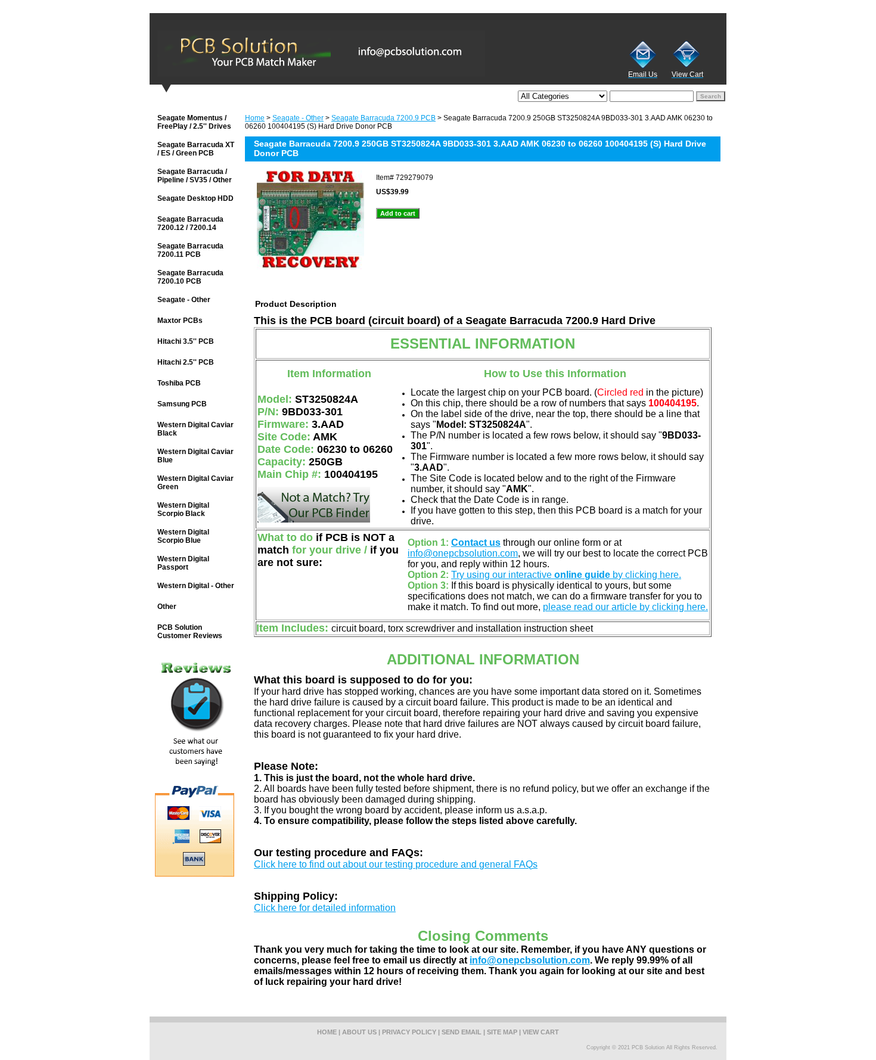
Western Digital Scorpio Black (183, 509)
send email (462, 1032)
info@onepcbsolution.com (463, 553)
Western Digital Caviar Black (195, 429)
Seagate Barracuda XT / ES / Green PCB (195, 149)
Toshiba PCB (179, 383)
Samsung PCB (182, 404)
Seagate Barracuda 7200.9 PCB (383, 118)
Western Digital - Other (195, 586)
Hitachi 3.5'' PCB (185, 341)
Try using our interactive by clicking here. (566, 575)
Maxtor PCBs (180, 320)
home (327, 1032)
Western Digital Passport (183, 563)
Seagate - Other (298, 118)
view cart (541, 1032)
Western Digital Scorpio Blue (183, 536)
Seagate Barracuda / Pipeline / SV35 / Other (194, 175)
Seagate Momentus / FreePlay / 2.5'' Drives (194, 122)
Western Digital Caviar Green (195, 482)
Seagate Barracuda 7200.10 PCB (190, 277)
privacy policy (409, 1032)
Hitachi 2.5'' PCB (185, 362)
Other (166, 606)
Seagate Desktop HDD (195, 198)
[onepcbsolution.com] (299, 53)
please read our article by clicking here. (625, 607)
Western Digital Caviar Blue (195, 455)
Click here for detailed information (325, 908)
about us (359, 1032)
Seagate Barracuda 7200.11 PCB (190, 250)
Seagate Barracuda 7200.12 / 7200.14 (190, 223)
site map (502, 1032)
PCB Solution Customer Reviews (189, 631)
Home (255, 118)
